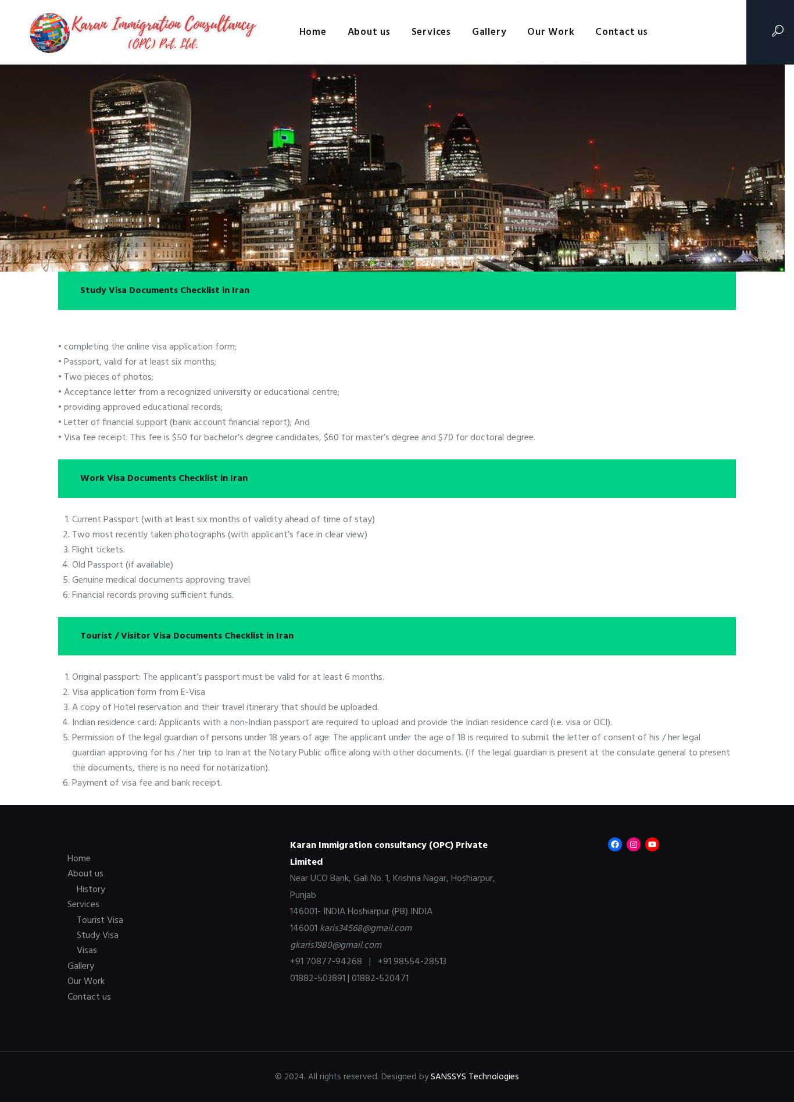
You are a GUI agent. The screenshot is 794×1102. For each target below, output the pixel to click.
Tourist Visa (100, 920)
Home (79, 858)
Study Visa (98, 935)
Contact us (89, 997)
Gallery (80, 966)
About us (85, 874)
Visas (87, 950)
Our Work (86, 981)
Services (83, 904)
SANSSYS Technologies (475, 1077)
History (91, 889)
